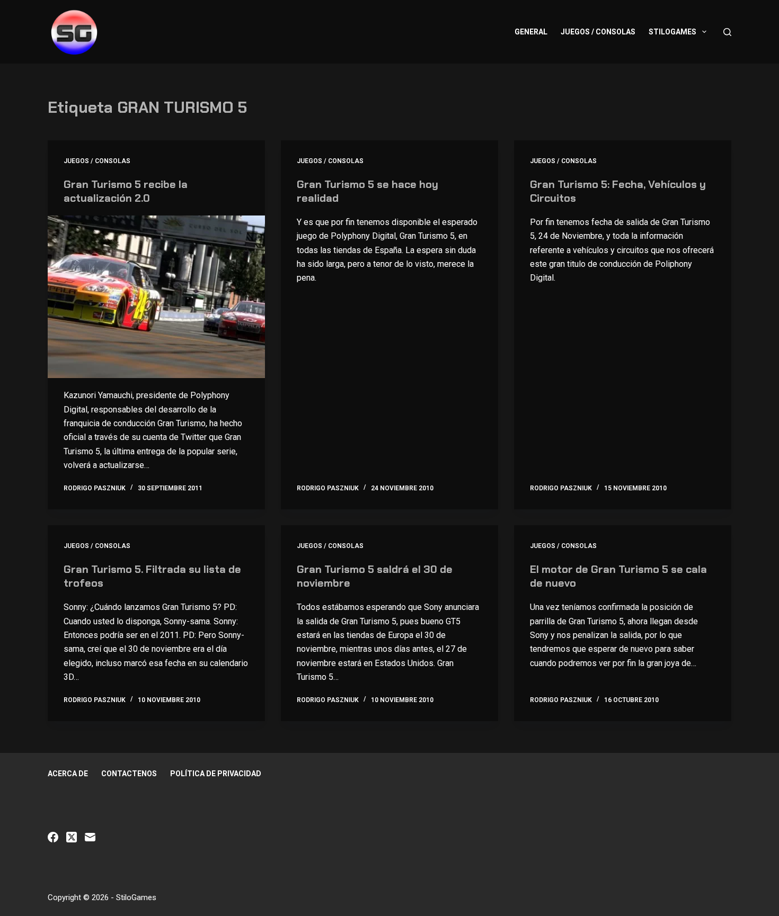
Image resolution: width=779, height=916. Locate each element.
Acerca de (68, 773)
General (531, 32)
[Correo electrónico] (90, 837)
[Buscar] (727, 32)
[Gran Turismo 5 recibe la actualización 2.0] (156, 297)
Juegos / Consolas (598, 32)
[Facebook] (53, 837)
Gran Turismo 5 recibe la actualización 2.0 (126, 191)
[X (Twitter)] (71, 837)
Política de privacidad (215, 773)
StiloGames (672, 32)
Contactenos (129, 773)
